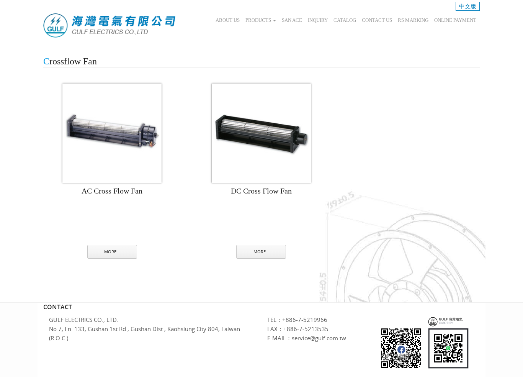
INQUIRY (318, 20)
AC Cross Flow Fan (112, 191)
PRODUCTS (258, 20)
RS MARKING (413, 20)
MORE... (112, 251)
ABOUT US (228, 20)
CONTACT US (377, 20)
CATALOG (344, 20)
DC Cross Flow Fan (261, 191)
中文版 (467, 6)
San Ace (292, 20)
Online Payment (455, 20)
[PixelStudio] (109, 25)
